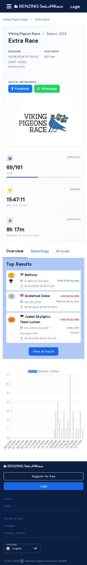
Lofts (7, 506)
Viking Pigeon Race (24, 34)
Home (8, 499)
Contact (9, 526)
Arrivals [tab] (62, 251)
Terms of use (13, 519)
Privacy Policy (14, 533)
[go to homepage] (38, 6)
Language (11, 544)
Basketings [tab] (40, 251)
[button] (9, 6)
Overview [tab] (15, 251)
